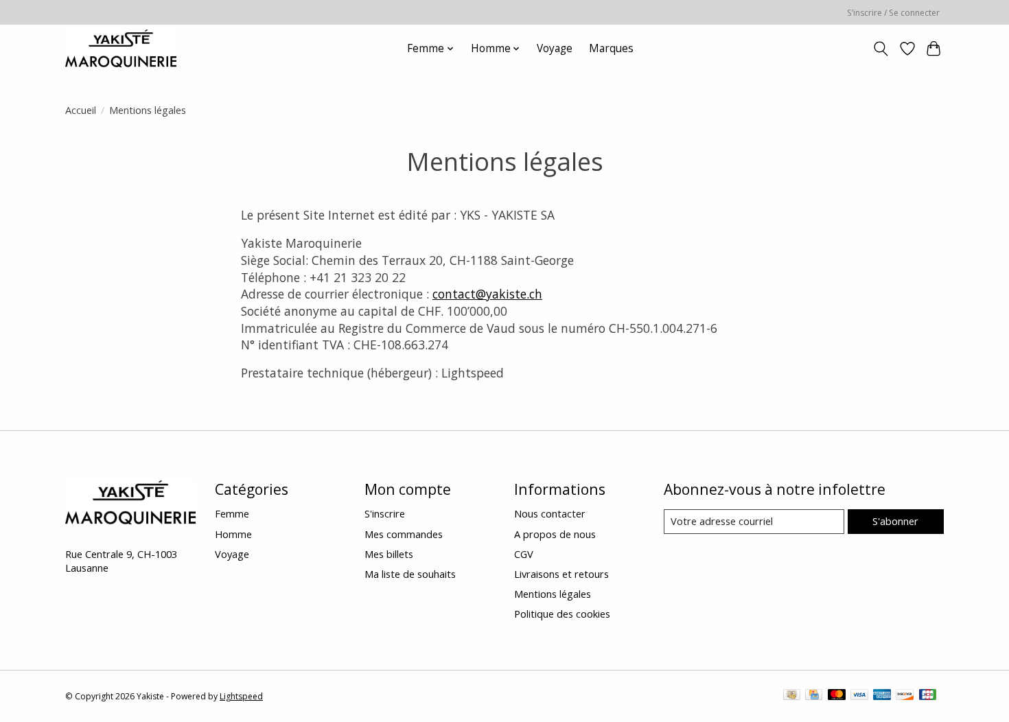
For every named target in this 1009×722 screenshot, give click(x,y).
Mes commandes (403, 534)
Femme (232, 513)
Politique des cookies (562, 613)
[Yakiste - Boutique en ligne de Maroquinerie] (120, 48)
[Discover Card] (905, 696)
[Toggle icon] (881, 48)
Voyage (554, 48)
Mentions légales (552, 594)
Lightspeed (241, 696)
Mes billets (388, 554)
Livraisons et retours (561, 574)
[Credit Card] (813, 696)
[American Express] (882, 696)
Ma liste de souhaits (410, 574)
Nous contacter (549, 513)
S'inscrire (384, 513)
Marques (611, 48)
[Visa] (859, 696)
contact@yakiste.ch (487, 294)
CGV (523, 554)
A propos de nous (555, 534)
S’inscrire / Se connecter (893, 13)
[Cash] (791, 696)
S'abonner (895, 521)
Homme (233, 534)
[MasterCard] (837, 696)
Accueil (80, 110)
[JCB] (928, 696)
